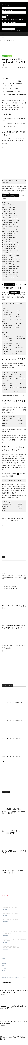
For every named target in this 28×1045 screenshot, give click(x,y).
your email (5, 27)
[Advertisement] (14, 162)
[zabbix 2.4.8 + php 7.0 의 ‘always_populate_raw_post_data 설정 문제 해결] (14, 801)
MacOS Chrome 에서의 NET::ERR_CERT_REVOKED (11, 947)
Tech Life (4, 56)
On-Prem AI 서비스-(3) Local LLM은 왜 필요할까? (12, 871)
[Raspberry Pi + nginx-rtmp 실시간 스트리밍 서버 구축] (14, 1001)
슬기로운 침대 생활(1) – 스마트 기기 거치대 (14, 852)
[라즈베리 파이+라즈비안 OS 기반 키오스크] (14, 636)
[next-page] (3, 651)
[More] (17, 73)
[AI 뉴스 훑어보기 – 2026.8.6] (14, 730)
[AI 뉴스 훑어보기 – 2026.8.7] (14, 712)
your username (7, 10)
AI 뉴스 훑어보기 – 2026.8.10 (12, 702)
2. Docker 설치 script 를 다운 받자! (13, 81)
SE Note (9, 56)
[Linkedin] (10, 73)
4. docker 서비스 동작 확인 (11, 89)
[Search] (26, 34)
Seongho (5, 909)
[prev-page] (2, 651)
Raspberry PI (14, 557)
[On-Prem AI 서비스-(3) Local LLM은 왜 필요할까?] (14, 863)
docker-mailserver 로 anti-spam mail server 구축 (8, 577)
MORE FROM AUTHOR (9, 588)
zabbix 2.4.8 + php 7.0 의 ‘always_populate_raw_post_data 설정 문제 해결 (14, 811)
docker (8, 557)
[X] (6, 73)
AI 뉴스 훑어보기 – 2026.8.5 (12, 756)
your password (6, 15)
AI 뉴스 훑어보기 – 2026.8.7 (12, 720)
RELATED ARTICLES (9, 586)
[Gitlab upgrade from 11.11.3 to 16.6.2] (14, 1032)
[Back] (2, 2)
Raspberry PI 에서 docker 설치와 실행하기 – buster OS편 (14, 932)
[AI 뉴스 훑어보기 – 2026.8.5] (14, 748)
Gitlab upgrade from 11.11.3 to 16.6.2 (12, 1038)
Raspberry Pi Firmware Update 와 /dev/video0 (13, 1022)
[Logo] (6, 39)
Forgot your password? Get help (12, 19)
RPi (19, 557)
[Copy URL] (13, 73)
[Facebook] (3, 73)
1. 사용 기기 (7, 78)
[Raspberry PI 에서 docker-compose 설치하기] (14, 823)
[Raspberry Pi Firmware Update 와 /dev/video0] (14, 1016)
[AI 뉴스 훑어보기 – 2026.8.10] (14, 694)
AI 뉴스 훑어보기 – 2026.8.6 (12, 738)
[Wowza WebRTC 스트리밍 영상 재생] (14, 596)
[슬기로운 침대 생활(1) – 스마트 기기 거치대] (14, 843)
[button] (2, 34)
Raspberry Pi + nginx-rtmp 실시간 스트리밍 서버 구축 (14, 939)
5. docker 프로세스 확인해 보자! (12, 92)
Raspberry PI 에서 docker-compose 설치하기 (20, 577)
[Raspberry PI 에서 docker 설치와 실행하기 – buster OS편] (14, 616)
